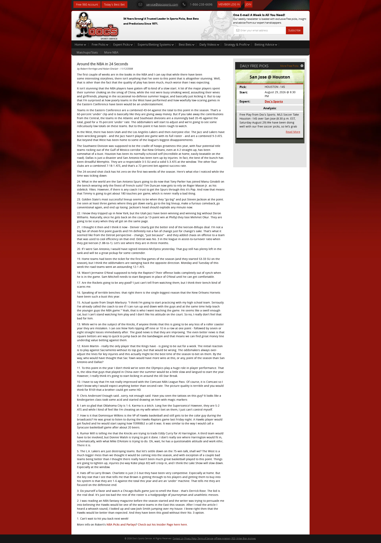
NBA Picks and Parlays (121, 524)
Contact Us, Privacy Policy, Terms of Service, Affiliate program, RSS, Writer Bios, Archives (214, 538)
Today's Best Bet (114, 4)
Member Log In (229, 4)
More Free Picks (289, 66)
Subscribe (294, 30)
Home (79, 44)
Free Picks (98, 44)
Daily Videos (207, 44)
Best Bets (185, 44)
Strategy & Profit (235, 44)
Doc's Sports (274, 101)
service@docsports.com (162, 4)
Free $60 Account (87, 4)
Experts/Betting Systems (154, 44)
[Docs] (97, 25)
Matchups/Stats (87, 52)
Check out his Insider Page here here (162, 524)
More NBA (111, 52)
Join (248, 4)
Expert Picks (121, 44)
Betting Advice (264, 44)
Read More (293, 132)
